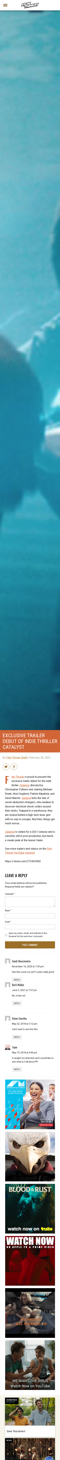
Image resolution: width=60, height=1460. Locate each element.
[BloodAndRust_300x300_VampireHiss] (30, 1185)
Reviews (10, 1402)
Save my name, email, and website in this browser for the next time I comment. (28, 935)
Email (8, 921)
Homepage (11, 1400)
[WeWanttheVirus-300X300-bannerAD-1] (30, 1342)
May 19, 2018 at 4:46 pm (24, 1052)
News (9, 1440)
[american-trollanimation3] (30, 1133)
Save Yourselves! (16, 1431)
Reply (17, 979)
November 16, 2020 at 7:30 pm (28, 966)
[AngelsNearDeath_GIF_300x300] (30, 1237)
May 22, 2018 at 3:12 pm (24, 1024)
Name (8, 910)
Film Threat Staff (17, 758)
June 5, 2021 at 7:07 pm (24, 990)
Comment (10, 893)
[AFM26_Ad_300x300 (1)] (30, 1081)
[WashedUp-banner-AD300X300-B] (30, 1289)
